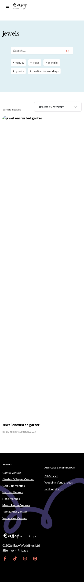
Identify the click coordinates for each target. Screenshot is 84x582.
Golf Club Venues (13, 485)
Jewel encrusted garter (21, 425)
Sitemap (8, 550)
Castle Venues (11, 472)
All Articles (51, 476)
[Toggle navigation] (7, 6)
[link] (5, 558)
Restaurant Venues (14, 511)
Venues (7, 464)
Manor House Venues (16, 505)
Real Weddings (54, 489)
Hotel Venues (11, 498)
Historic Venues (12, 492)
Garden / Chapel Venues (18, 479)
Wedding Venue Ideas (58, 482)
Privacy (23, 550)
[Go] (67, 51)
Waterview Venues (14, 518)
